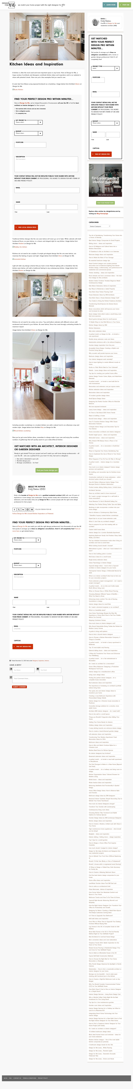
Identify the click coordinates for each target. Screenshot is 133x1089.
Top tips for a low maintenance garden (101, 1002)
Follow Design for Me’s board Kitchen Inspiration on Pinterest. (33, 513)
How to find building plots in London (100, 554)
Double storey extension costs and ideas (101, 339)
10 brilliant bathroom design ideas (100, 1031)
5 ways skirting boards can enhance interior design (105, 728)
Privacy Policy (43, 1078)
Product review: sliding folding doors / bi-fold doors (105, 487)
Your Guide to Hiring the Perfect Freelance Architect (105, 301)
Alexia (77, 84)
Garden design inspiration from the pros (101, 345)
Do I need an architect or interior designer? (102, 1028)
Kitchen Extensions (94, 328)
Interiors (47, 660)
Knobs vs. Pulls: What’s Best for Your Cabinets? (103, 367)
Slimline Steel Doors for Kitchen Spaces (101, 750)
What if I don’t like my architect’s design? (102, 521)
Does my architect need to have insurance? (102, 493)
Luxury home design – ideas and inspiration (102, 409)
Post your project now (105, 203)
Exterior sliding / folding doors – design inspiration (105, 837)
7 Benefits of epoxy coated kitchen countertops (103, 515)
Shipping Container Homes (97, 620)
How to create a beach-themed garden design (103, 731)
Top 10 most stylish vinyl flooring (99, 647)
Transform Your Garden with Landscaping (102, 807)
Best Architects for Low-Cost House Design (102, 937)
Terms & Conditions (29, 1078)
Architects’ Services (95, 490)
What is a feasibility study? (97, 610)
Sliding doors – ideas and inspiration (100, 243)
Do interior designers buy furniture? (100, 753)
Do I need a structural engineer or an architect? (104, 607)
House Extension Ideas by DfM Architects (101, 295)
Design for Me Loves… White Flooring (100, 1048)
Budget (18, 131)
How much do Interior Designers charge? (102, 804)
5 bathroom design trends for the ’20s (101, 1045)
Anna (60, 256)
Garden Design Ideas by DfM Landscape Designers (105, 818)
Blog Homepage (102, 213)
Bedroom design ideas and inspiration (101, 356)
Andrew (21, 243)
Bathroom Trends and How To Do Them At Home (104, 897)
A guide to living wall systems (98, 631)
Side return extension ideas (97, 331)
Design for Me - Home (10, 6)
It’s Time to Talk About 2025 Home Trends (102, 412)
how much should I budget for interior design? (103, 848)
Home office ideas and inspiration (99, 880)
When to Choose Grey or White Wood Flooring (103, 591)
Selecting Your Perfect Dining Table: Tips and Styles (105, 504)
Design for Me (25, 103)
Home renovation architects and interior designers (104, 432)
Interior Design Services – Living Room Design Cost (104, 994)
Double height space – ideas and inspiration (103, 435)
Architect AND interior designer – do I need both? (104, 711)
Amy (42, 427)
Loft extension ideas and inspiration (100, 734)
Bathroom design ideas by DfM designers (102, 796)
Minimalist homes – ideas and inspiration (102, 438)
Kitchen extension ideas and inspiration (101, 389)
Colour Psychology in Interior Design (100, 563)
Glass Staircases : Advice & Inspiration (101, 889)
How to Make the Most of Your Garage (101, 257)
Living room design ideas (97, 675)
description (20, 157)
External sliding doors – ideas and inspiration (103, 650)
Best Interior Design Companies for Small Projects (104, 240)
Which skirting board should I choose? (101, 545)
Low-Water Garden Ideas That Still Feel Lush (102, 883)
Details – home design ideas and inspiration (103, 370)
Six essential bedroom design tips (99, 260)
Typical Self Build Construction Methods (101, 956)
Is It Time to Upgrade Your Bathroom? (101, 915)
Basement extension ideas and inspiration (102, 756)
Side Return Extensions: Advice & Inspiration (102, 286)
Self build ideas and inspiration (98, 918)
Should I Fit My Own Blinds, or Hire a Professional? (104, 861)
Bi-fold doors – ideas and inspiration (100, 779)
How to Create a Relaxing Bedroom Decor (102, 872)
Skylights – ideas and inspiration (99, 834)
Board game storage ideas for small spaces (103, 319)
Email (18, 188)
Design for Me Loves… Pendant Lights (100, 1051)
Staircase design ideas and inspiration (101, 254)
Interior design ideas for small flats (100, 604)
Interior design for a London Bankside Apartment (104, 532)
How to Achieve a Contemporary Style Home (103, 512)
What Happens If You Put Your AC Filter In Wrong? (105, 459)
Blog (5, 1078)
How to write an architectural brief (99, 886)
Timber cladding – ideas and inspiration (101, 273)
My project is (21, 120)
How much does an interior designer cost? (102, 623)
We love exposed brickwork (97, 406)
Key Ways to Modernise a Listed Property (102, 289)
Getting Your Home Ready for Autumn (101, 722)
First (16, 212)
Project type (97, 66)
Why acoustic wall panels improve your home (103, 353)
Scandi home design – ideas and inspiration (103, 418)
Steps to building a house (97, 415)
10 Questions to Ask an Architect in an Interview (104, 251)
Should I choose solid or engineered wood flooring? (105, 864)
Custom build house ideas (97, 529)
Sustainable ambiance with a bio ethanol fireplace (105, 342)
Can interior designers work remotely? (101, 359)
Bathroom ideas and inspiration (99, 742)
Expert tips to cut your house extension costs (102, 518)
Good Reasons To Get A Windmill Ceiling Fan (103, 501)
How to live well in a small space (99, 714)
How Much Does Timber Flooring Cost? (101, 292)
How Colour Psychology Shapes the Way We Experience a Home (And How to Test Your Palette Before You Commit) (105, 615)
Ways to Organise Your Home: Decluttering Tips (104, 451)
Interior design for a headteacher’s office (102, 672)
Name (18, 202)
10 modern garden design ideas (99, 395)
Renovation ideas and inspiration (99, 392)
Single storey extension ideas (98, 560)
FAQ (10, 1078)
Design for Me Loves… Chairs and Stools (101, 1059)
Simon (33, 330)
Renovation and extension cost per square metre (104, 386)
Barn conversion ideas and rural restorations (103, 940)
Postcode (19, 142)
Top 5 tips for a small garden (98, 840)
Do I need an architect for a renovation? (101, 663)
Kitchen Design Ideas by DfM (98, 325)
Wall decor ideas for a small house (100, 557)
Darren (21, 270)
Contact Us (17, 1078)
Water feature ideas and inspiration (100, 782)
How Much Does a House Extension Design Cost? (104, 298)
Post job (126, 5)
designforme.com (112, 211)
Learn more (111, 5)
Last (48, 212)
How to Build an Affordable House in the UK (102, 953)
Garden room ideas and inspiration (100, 1005)
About (31, 487)
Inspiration (41, 660)
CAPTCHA (17, 641)
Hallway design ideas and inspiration (100, 725)
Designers (35, 660)
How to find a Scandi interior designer (101, 634)
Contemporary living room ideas (99, 810)
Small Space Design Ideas (97, 398)
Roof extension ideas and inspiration (100, 683)
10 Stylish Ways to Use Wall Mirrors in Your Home (104, 322)
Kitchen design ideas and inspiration (100, 821)
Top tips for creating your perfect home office (103, 373)
